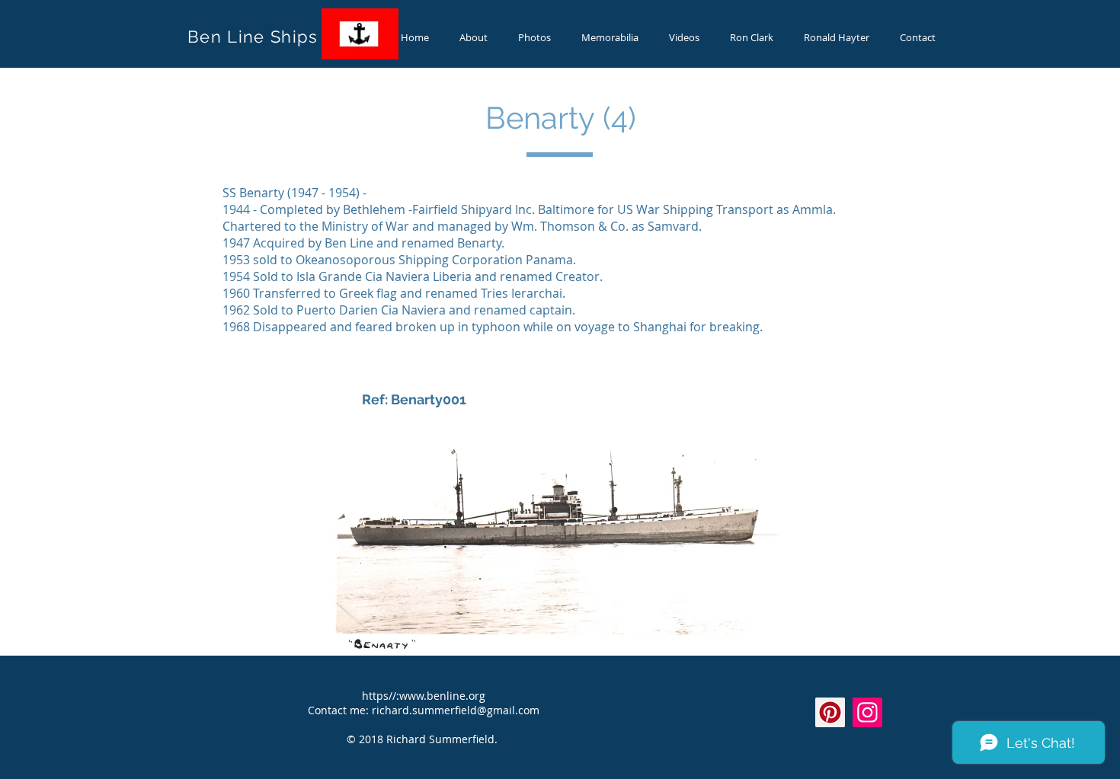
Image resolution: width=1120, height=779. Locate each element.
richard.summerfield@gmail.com (455, 710)
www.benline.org (442, 695)
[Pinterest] (830, 712)
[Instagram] (867, 712)
